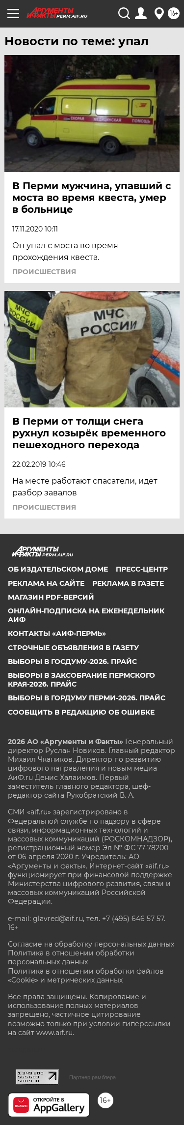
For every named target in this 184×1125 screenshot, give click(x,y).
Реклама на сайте (46, 583)
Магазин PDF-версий (51, 597)
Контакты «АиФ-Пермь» (57, 633)
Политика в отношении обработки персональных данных (71, 957)
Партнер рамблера (92, 1077)
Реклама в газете (128, 583)
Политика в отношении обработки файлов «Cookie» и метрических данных (86, 975)
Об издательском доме (58, 569)
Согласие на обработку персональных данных (91, 944)
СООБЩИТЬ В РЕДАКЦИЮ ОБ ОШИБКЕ (81, 712)
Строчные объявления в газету (73, 647)
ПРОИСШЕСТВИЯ (44, 271)
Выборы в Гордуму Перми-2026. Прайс (86, 697)
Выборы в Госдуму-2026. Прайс (72, 661)
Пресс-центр (142, 569)
